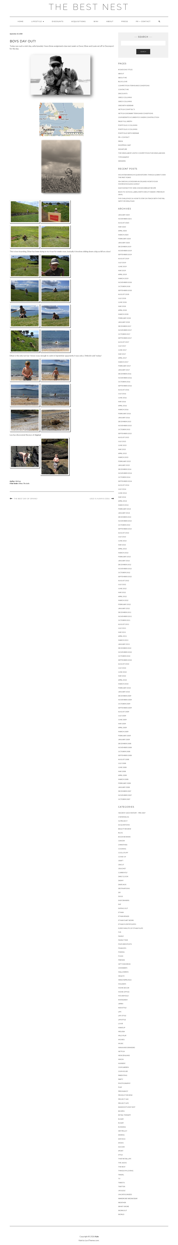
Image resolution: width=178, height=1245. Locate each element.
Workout (122, 1210)
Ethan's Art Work (126, 920)
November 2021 (125, 219)
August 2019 (123, 258)
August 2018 (123, 294)
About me (122, 78)
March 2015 (123, 457)
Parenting (122, 1075)
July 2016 (122, 394)
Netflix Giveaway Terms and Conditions (135, 113)
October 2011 (124, 620)
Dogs (120, 896)
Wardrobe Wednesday (128, 1198)
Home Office (123, 992)
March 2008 (123, 779)
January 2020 (124, 243)
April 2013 (122, 549)
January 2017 (124, 370)
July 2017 (122, 346)
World (121, 1214)
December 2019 (124, 246)
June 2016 (122, 398)
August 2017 (123, 342)
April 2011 (122, 636)
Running (122, 1127)
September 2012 (125, 576)
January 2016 (124, 418)
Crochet (122, 868)
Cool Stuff (123, 853)
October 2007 (124, 799)
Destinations (124, 888)
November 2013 (125, 521)
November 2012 (125, 569)
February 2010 (124, 688)
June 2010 (122, 672)
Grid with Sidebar (125, 105)
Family (121, 936)
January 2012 (124, 608)
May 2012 (122, 592)
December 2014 (124, 469)
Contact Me (123, 89)
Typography (123, 157)
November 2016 (125, 378)
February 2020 (124, 239)
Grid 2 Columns (125, 97)
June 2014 (122, 493)
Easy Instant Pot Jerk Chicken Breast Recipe (137, 188)
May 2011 (122, 632)
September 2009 (125, 708)
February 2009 (124, 736)
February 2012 (124, 604)
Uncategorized (125, 1194)
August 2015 (123, 437)
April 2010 (122, 680)
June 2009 (122, 720)
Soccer (121, 1147)
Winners (122, 161)
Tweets (121, 1183)
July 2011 (122, 628)
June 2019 (122, 266)
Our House (123, 1071)
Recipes (121, 1111)
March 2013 (123, 553)
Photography (124, 1083)
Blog (120, 833)
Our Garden (123, 1067)
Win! (96, 21)
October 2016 (124, 382)
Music (120, 1043)
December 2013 (124, 517)
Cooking (122, 849)
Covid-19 (122, 857)
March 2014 (123, 505)
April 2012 (122, 596)
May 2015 (122, 449)
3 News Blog (123, 817)
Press (124, 21)
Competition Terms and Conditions (133, 85)
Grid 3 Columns (125, 101)
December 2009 (124, 696)
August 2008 (123, 759)
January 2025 (124, 215)
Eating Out (123, 908)
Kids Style (122, 1008)
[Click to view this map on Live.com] (61, 119)
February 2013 (124, 557)
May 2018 (122, 306)
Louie (120, 1023)
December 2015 (124, 421)
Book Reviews (124, 837)
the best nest (89, 7)
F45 (119, 932)
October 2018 (124, 286)
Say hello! (122, 1131)
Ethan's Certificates (127, 924)
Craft (120, 861)
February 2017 (124, 366)
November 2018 (125, 282)
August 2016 (123, 390)
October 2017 (124, 334)
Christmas (122, 845)
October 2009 (124, 704)
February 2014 (124, 509)
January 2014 (124, 513)
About (109, 21)
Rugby (121, 1119)
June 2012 (122, 588)
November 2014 (125, 473)
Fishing (121, 952)
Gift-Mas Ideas (124, 964)
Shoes (120, 1143)
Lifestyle (37, 21)
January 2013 (124, 561)
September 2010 (125, 660)
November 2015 (125, 425)
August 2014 (123, 485)
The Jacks (26, 483)
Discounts (57, 21)
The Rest (121, 1167)
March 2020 (123, 235)
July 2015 (122, 441)
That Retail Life (124, 1159)
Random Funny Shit (126, 1107)
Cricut (121, 865)
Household (123, 996)
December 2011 (124, 612)
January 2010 (124, 692)
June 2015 (122, 445)
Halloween (123, 972)
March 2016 (123, 409)
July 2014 (122, 489)
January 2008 (124, 787)
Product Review (125, 1095)
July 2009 (122, 716)
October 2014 (124, 477)
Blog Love (122, 81)
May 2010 (122, 676)
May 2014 (122, 497)
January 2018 (124, 322)
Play (120, 1087)
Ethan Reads (123, 916)
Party (120, 1079)
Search (143, 51)
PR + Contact (143, 21)
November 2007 (125, 795)
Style (120, 1155)
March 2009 (123, 731)
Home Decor (123, 988)
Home (21, 21)
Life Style (122, 1016)
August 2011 (123, 624)
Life (119, 1012)
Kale (97, 1236)
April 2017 (122, 358)
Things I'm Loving (125, 1171)
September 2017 (125, 338)
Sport (120, 1151)
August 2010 (123, 664)
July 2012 (122, 584)
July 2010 (122, 668)
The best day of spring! (26, 499)
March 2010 (123, 684)
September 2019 (125, 254)
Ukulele (121, 1190)
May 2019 (122, 270)
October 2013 (124, 525)
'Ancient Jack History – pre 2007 (131, 813)
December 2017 (124, 326)
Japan (120, 1004)
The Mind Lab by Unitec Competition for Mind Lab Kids (141, 153)
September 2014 (125, 481)
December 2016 (124, 374)
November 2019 (125, 251)
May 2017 (122, 354)
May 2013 (122, 545)
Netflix (121, 1051)
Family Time (123, 940)
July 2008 (122, 763)
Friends (121, 960)
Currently (122, 872)
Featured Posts (125, 944)
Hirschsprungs (124, 980)
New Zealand (124, 1055)
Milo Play (122, 1035)
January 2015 (124, 465)
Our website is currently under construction (138, 117)
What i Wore (123, 1206)
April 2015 (122, 453)
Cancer (121, 841)
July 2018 (122, 298)
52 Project (123, 821)
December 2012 (124, 564)
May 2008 (122, 771)
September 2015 (125, 433)
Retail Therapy (124, 1115)
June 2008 (122, 767)
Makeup (121, 1028)
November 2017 (125, 330)
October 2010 (124, 656)
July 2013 (122, 537)
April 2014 (122, 501)
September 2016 (125, 386)
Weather (122, 1202)
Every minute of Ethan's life (130, 928)
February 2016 (124, 413)
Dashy (120, 880)
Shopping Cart (124, 145)
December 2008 (124, 743)
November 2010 (125, 652)
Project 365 (123, 1099)
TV (119, 1179)
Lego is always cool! (100, 499)
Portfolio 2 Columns (127, 125)
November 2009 (125, 700)
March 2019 (123, 278)
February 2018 (124, 318)
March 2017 (123, 362)
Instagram (123, 1000)
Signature (122, 149)
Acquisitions (78, 21)
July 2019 (122, 262)
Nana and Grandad (126, 1047)
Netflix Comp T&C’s (126, 109)
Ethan (21, 483)
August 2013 (123, 533)
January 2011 (124, 644)
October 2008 (124, 751)
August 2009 (123, 712)
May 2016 (122, 402)
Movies (121, 1039)
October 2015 (124, 429)
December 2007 (124, 791)
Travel (121, 1175)
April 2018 (122, 310)
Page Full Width (125, 121)
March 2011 (123, 640)
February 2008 (124, 783)
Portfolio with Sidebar (128, 133)
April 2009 (122, 727)
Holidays (122, 984)
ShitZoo (121, 1139)
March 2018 (123, 314)
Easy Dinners (123, 900)
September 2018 (125, 290)
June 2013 (122, 541)
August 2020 (123, 223)
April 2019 (122, 274)
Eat (119, 904)
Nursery (121, 1063)
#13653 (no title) (125, 69)
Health (121, 976)
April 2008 (122, 775)
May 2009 (122, 724)
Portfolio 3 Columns (127, 129)
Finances (122, 948)
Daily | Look (123, 876)
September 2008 (125, 755)
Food (120, 956)
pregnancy (123, 1091)
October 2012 (124, 572)
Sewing (121, 1135)
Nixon (121, 1059)
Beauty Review (124, 829)
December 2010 (124, 648)
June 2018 (122, 302)
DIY (119, 892)
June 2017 (122, 350)
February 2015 (124, 461)
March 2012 (123, 600)
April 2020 (122, 231)
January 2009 (124, 739)
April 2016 (122, 406)
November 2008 (125, 747)
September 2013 (125, 529)
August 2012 (123, 580)
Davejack (122, 884)
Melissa (18, 481)
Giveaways (122, 968)
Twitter (121, 1186)
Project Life (123, 1103)
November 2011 (125, 616)
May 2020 (122, 227)
